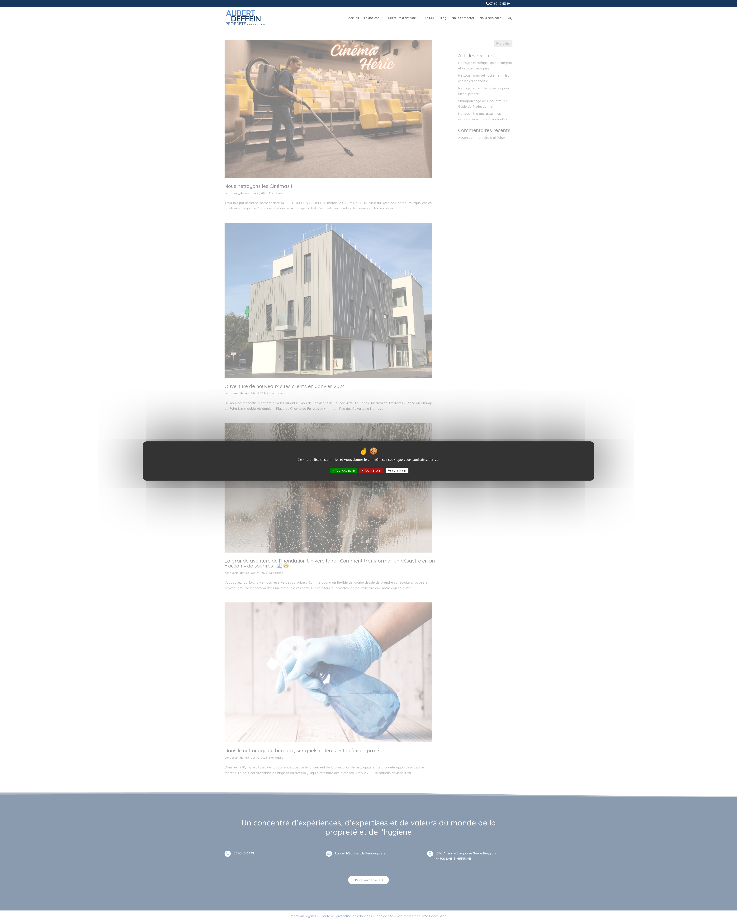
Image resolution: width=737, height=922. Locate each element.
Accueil (353, 18)
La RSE (430, 18)
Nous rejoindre (490, 18)
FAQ (509, 18)
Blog (443, 18)
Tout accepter (345, 470)
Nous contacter (463, 18)
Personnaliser (397, 470)
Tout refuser (373, 470)
